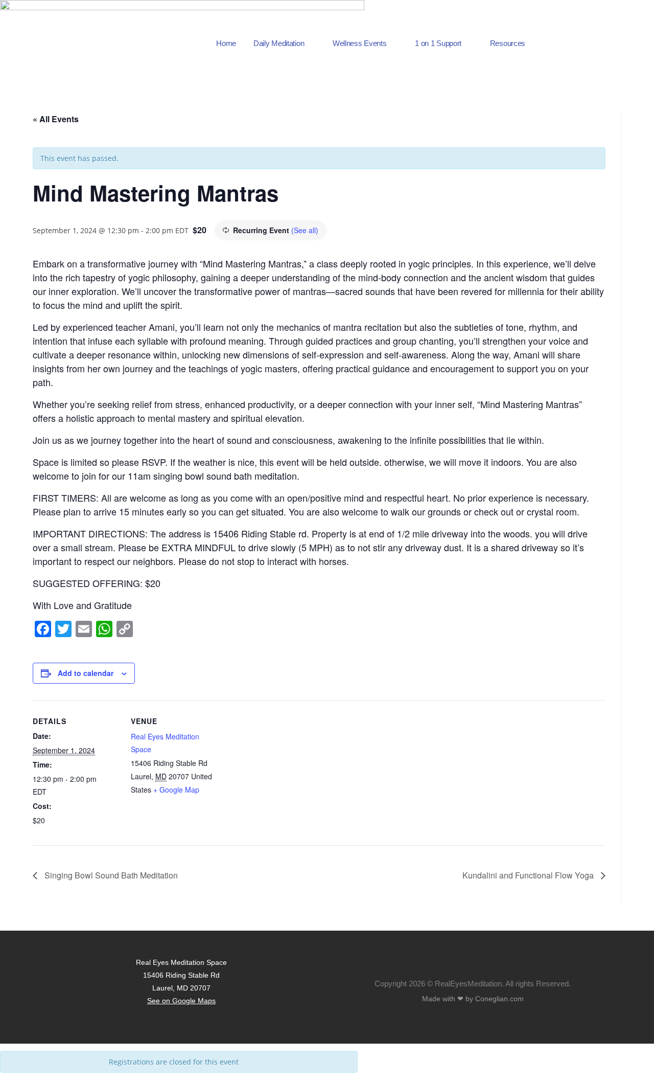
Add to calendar (85, 673)
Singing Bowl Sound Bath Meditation (110, 875)
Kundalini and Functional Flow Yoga (529, 875)
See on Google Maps (181, 1001)
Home (226, 43)
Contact (588, 50)
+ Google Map (176, 789)
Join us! (588, 36)
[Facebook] (636, 35)
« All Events (56, 119)
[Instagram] (636, 51)
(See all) (304, 230)
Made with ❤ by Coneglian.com (473, 999)
